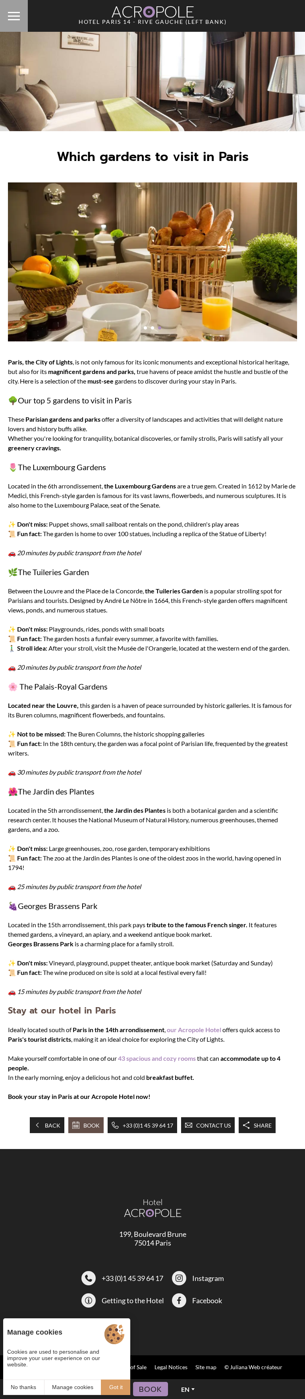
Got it (116, 1387)
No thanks (23, 1387)
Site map (205, 1367)
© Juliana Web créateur (253, 1367)
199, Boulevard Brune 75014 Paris (152, 1238)
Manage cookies (72, 1387)
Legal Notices (170, 1367)
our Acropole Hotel (194, 1029)
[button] (145, 327)
